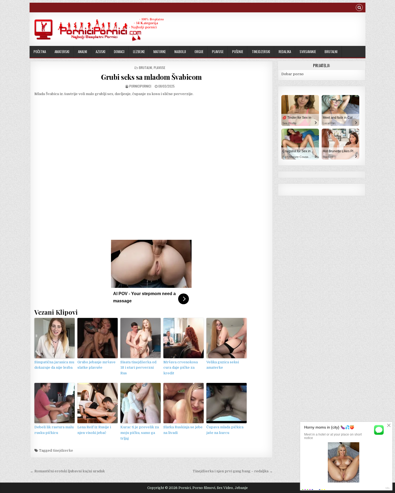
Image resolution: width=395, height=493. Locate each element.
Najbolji (180, 51)
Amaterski (62, 51)
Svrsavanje (308, 51)
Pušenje (237, 51)
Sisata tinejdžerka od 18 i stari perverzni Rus (138, 367)
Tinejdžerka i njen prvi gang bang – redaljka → (233, 471)
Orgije (199, 51)
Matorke (159, 51)
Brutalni (331, 51)
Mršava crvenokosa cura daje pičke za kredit (180, 367)
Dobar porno (292, 74)
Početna (40, 51)
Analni (82, 51)
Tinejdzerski (261, 51)
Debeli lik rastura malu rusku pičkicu (54, 430)
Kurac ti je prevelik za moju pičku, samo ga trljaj (139, 432)
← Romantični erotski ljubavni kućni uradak (67, 471)
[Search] (359, 8)
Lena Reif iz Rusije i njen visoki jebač (94, 430)
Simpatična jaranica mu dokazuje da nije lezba (54, 365)
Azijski (100, 51)
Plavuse (218, 51)
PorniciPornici (140, 86)
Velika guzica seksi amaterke (222, 365)
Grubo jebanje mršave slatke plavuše (96, 365)
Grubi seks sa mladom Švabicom (151, 77)
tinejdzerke (63, 450)
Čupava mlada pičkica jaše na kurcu (224, 430)
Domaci (119, 51)
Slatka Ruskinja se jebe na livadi (183, 430)
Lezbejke (139, 51)
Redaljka (285, 51)
